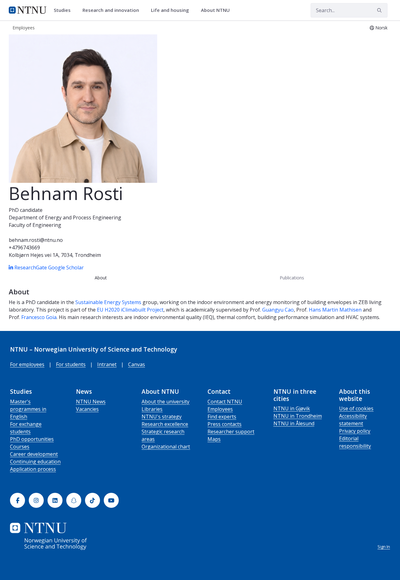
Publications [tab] (292, 278)
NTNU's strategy (162, 416)
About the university (165, 401)
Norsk (381, 28)
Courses (19, 446)
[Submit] (380, 10)
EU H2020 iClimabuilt (122, 309)
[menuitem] (64, 10)
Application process (33, 469)
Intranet (107, 364)
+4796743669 (24, 247)
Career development (34, 454)
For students (71, 364)
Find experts (222, 416)
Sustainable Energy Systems (108, 302)
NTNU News (91, 401)
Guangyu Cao (278, 309)
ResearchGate (31, 267)
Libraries (152, 409)
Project (155, 309)
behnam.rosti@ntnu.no (36, 240)
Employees (220, 409)
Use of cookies (356, 408)
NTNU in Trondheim (297, 415)
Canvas (136, 364)
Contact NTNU (225, 401)
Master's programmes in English (28, 409)
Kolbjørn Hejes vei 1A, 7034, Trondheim (55, 255)
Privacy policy (354, 431)
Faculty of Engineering (35, 225)
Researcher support (231, 431)
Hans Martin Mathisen (335, 309)
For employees (27, 364)
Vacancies (87, 409)
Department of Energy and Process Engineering (65, 217)
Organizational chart (166, 446)
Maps (214, 439)
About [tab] (101, 278)
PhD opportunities (32, 439)
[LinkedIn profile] (11, 267)
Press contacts (225, 424)
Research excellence (165, 424)
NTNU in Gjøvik (291, 408)
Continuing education (35, 461)
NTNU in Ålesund (293, 423)
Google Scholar (66, 267)
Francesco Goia (39, 317)
